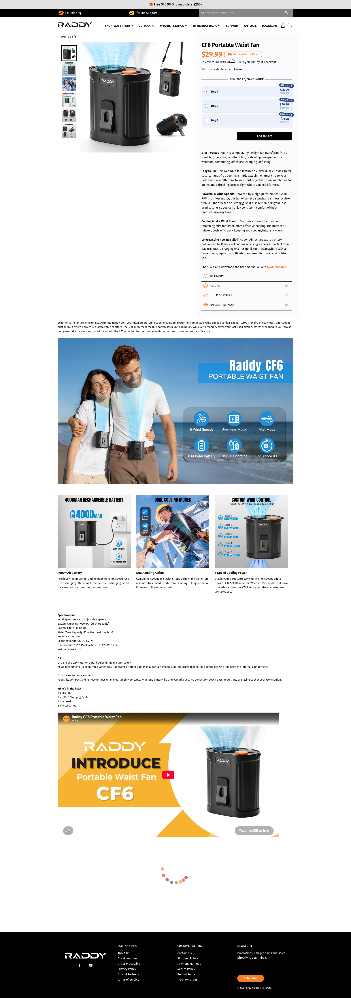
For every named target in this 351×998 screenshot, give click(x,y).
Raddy (248, 988)
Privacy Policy (127, 969)
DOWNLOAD (269, 25)
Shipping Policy (187, 958)
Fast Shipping (73, 13)
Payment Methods (189, 963)
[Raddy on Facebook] (80, 965)
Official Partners (128, 974)
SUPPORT (232, 25)
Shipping (207, 69)
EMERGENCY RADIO (205, 25)
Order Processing (129, 963)
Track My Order (187, 979)
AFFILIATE (250, 25)
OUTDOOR (145, 25)
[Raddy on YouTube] (91, 965)
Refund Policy (186, 974)
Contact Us (184, 953)
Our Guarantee (127, 958)
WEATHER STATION (172, 25)
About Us (123, 953)
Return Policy (186, 969)
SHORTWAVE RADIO (118, 25)
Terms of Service (128, 979)
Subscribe (250, 978)
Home (65, 36)
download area (276, 267)
